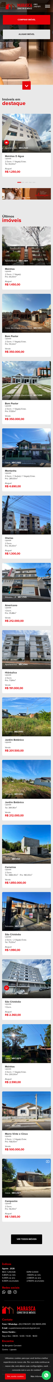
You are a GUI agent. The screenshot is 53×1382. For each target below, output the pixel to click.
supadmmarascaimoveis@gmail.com (24, 1328)
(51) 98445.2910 (39, 1324)
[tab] (19, 182)
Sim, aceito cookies (15, 1376)
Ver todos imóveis (26, 1239)
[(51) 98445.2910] (46, 1375)
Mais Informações (38, 1376)
